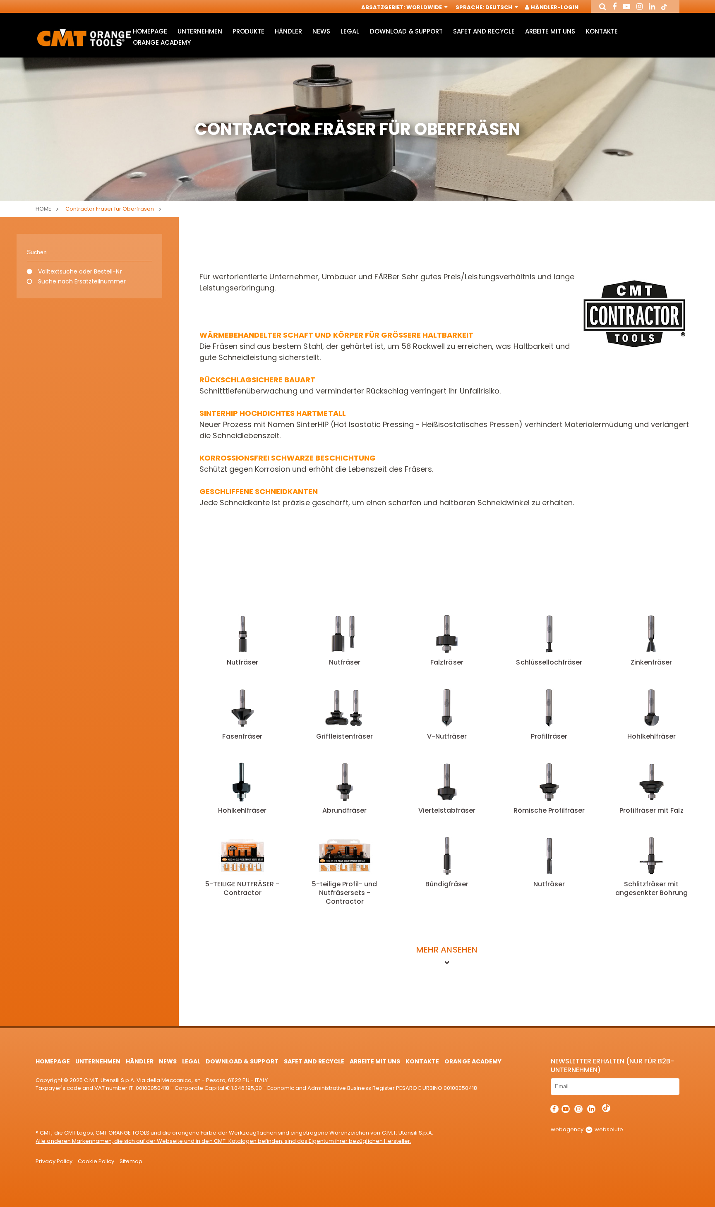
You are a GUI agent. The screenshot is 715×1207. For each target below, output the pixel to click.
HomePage (150, 31)
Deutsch (499, 7)
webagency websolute (587, 1129)
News (321, 31)
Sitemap (131, 1161)
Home (43, 209)
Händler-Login (554, 7)
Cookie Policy (96, 1161)
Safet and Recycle (484, 31)
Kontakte (602, 31)
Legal (350, 31)
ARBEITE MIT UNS (550, 31)
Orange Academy (162, 42)
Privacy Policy (54, 1161)
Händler (288, 31)
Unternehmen (200, 31)
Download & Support (406, 31)
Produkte (248, 31)
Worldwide (424, 7)
